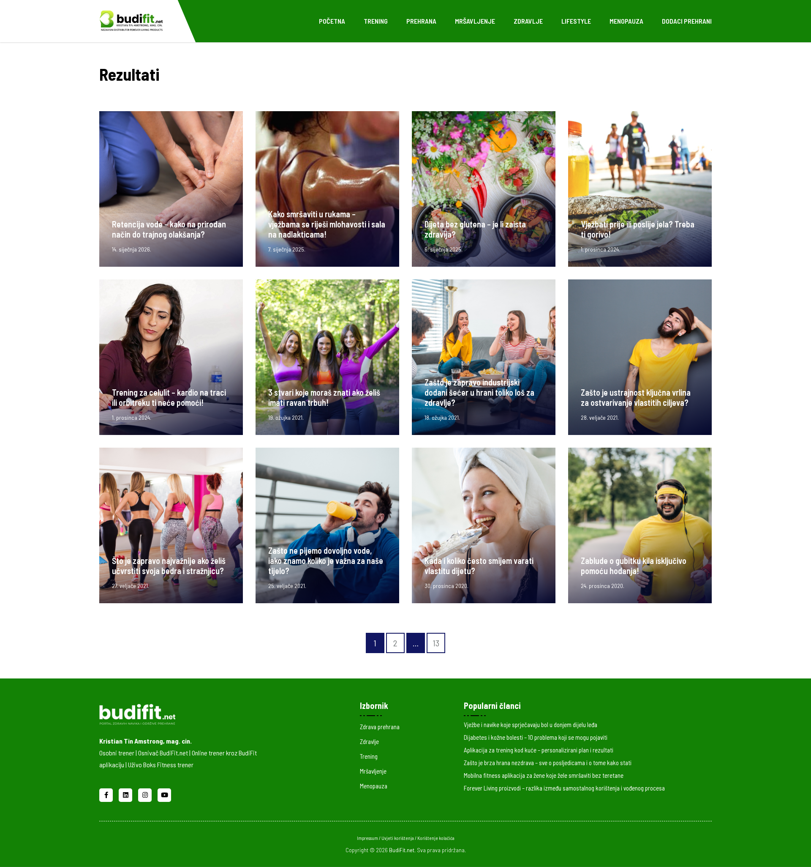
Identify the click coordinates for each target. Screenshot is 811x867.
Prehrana (421, 21)
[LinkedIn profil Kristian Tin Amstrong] (126, 794)
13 (436, 643)
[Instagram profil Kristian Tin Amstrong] (145, 794)
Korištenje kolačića (435, 838)
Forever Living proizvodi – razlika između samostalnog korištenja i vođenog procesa (564, 788)
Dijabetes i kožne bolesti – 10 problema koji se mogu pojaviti (535, 737)
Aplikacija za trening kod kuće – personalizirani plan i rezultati (538, 750)
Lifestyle (576, 21)
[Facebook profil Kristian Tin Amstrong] (106, 794)
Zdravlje (528, 21)
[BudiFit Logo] (131, 20)
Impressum (368, 838)
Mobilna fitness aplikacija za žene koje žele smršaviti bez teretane (543, 775)
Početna (332, 21)
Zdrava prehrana (380, 726)
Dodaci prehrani (687, 21)
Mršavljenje (475, 21)
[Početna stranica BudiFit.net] (190, 713)
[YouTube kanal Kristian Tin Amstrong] (164, 794)
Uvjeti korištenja (398, 838)
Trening (376, 21)
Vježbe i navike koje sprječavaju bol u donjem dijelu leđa (530, 724)
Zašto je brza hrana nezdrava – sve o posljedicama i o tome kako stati (547, 762)
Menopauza (626, 21)
